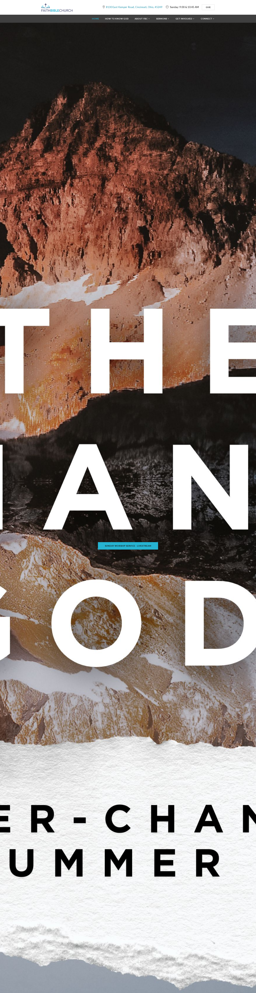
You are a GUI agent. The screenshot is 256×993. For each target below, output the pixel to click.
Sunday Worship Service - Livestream (128, 546)
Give (208, 7)
